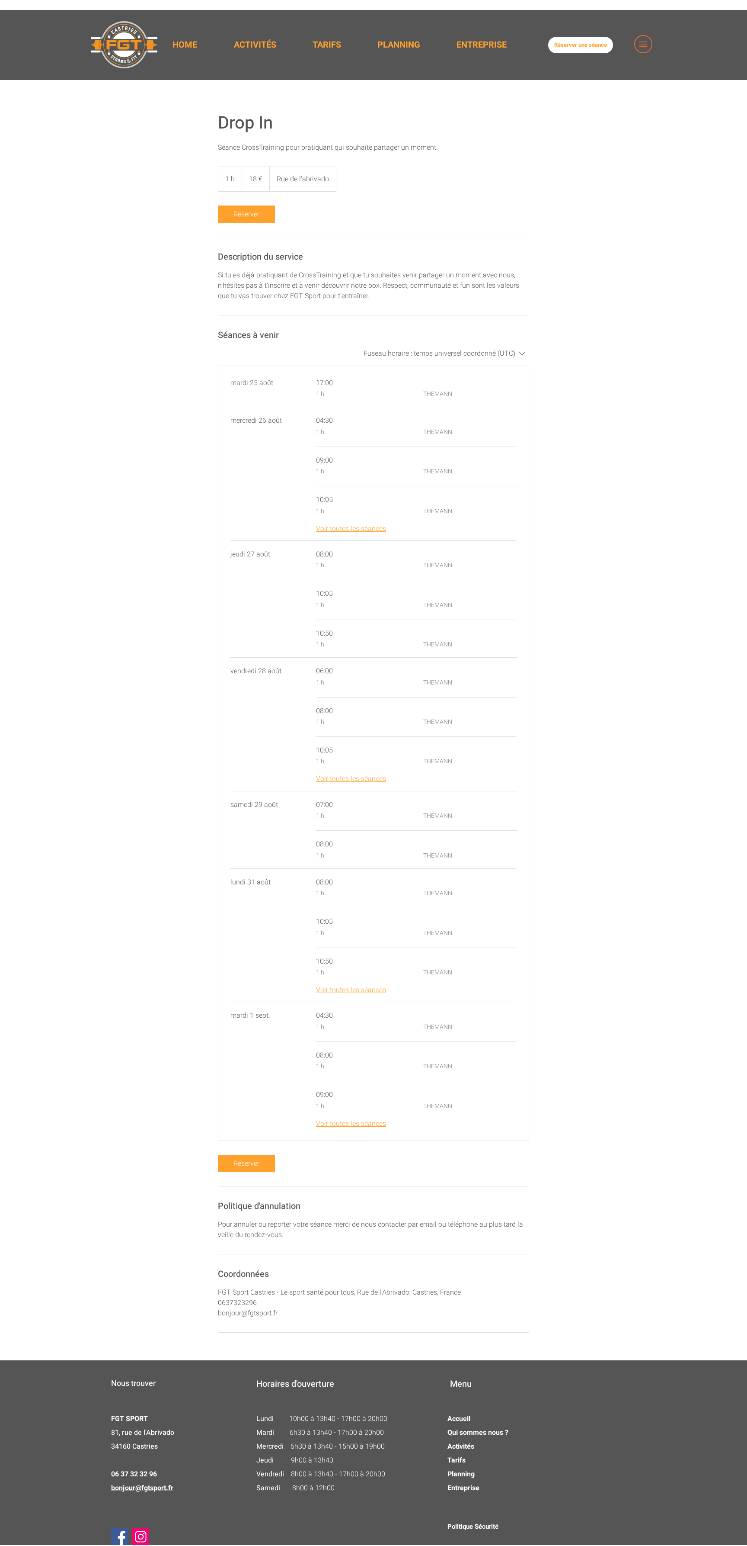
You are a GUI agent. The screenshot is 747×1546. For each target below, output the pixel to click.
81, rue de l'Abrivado (143, 1432)
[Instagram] (140, 1536)
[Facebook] (119, 1536)
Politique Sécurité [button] (472, 1526)
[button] (643, 44)
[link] (246, 214)
